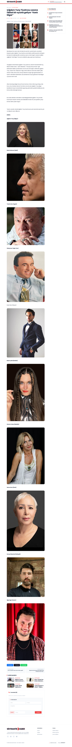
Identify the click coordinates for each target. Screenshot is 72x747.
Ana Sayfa (9, 7)
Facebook (10, 665)
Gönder (38, 712)
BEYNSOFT (63, 742)
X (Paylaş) (17, 665)
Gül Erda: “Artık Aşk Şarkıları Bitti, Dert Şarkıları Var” (56, 30)
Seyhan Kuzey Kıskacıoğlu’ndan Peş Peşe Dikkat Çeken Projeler (55, 21)
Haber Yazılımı (53, 742)
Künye (38, 730)
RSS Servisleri (39, 734)
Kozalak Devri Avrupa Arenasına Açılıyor (55, 13)
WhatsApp (24, 665)
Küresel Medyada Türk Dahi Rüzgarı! (55, 17)
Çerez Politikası (55, 734)
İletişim (38, 732)
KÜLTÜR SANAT (15, 7)
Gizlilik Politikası (55, 730)
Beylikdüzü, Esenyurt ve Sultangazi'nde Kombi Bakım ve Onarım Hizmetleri (56, 26)
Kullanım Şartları (55, 732)
